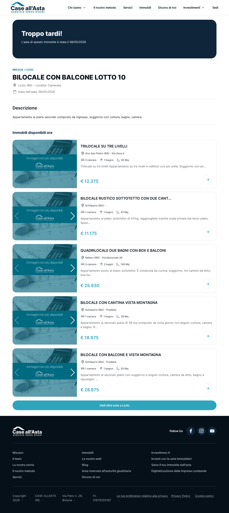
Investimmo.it (160, 452)
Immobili (87, 452)
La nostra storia (23, 465)
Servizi (17, 477)
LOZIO (29, 69)
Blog (85, 465)
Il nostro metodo (24, 471)
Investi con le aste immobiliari (171, 458)
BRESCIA (18, 69)
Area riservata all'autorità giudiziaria (106, 471)
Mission (18, 452)
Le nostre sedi (91, 458)
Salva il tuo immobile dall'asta (171, 465)
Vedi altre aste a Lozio (114, 405)
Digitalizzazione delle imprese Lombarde (178, 471)
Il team (17, 458)
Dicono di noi (91, 477)
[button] (72, 216)
